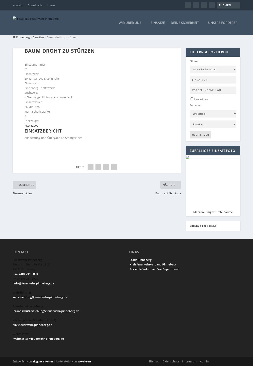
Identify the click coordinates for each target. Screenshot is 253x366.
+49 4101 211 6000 (25, 274)
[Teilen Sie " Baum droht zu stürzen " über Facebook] (90, 167)
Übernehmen (200, 134)
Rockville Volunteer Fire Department (154, 269)
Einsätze (158, 23)
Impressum (189, 361)
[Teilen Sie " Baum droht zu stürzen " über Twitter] (98, 167)
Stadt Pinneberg (140, 260)
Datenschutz (170, 361)
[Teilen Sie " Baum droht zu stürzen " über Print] (114, 167)
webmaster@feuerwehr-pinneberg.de (38, 339)
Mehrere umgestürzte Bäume (213, 212)
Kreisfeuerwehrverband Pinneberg (152, 264)
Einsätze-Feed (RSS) (203, 226)
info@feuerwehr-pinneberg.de (33, 283)
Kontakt (18, 5)
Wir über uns (130, 23)
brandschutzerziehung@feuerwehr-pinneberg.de (46, 311)
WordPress (84, 361)
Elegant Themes (43, 361)
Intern (51, 5)
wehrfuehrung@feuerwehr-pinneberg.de (40, 297)
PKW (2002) (32, 125)
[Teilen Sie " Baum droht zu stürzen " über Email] (106, 167)
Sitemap (154, 361)
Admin (204, 361)
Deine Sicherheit (185, 23)
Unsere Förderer (222, 23)
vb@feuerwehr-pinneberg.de (32, 325)
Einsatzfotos (201, 99)
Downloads (34, 5)
